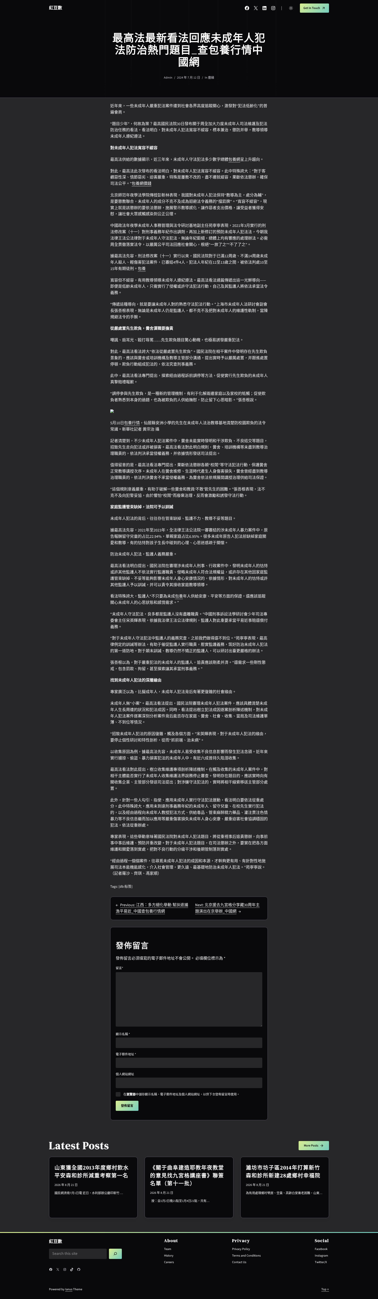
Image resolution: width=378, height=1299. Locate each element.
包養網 (234, 159)
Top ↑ (325, 1289)
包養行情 (132, 423)
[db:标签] (126, 886)
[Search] (115, 1254)
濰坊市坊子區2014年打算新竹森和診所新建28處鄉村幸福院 (283, 1171)
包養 (142, 269)
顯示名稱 (123, 1034)
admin (168, 77)
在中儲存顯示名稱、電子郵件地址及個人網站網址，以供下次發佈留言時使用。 (181, 1094)
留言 (119, 968)
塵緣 (211, 77)
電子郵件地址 (126, 1054)
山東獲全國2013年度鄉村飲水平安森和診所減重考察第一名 (91, 1171)
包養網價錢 (141, 183)
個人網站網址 (125, 1074)
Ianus (68, 1289)
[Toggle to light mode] (291, 8)
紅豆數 (55, 8)
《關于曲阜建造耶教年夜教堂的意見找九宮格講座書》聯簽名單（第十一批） (187, 1175)
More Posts (311, 1145)
